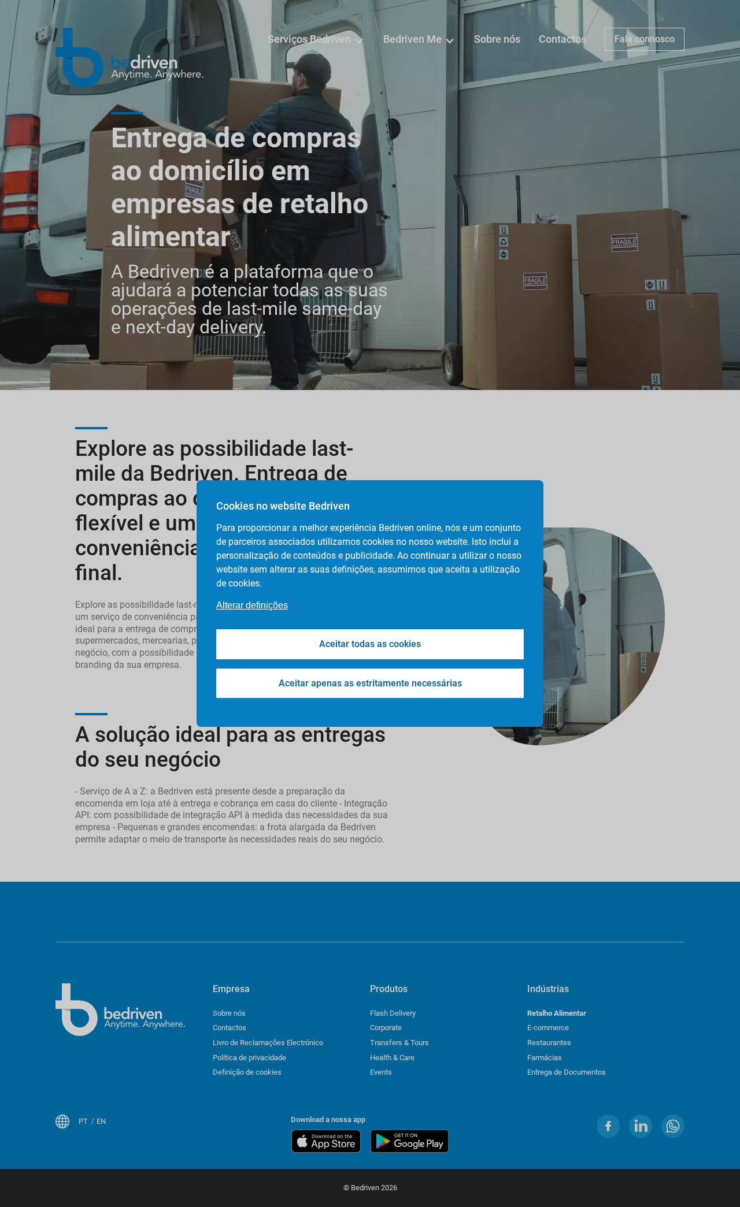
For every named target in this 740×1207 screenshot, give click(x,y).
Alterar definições (252, 605)
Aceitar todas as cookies (370, 643)
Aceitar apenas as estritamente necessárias (370, 683)
